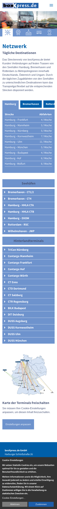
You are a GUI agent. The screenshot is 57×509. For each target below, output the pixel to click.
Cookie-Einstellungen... (13, 498)
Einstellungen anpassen (18, 424)
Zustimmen (41, 504)
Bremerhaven (31, 104)
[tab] (28, 192)
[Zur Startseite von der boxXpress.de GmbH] (20, 6)
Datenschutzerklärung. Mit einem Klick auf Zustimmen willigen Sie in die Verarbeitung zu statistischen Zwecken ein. (24, 490)
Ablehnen (15, 504)
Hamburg (10, 104)
